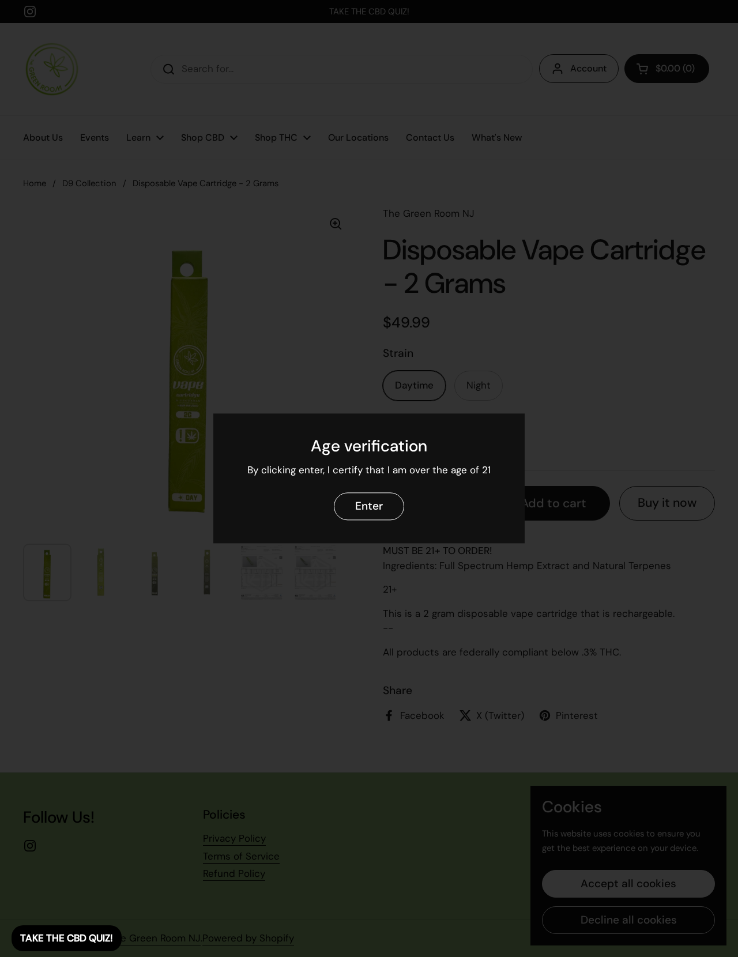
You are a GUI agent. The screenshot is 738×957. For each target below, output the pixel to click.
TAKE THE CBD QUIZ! (66, 938)
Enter (369, 506)
